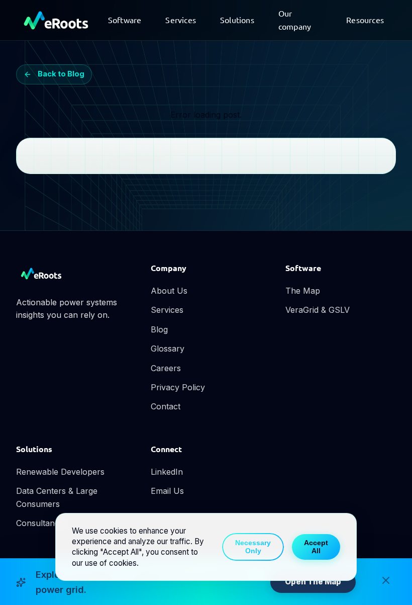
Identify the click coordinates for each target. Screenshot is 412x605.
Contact (165, 406)
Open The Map (313, 581)
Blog (159, 329)
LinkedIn (167, 472)
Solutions (237, 20)
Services (180, 20)
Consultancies (42, 523)
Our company (294, 19)
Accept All (316, 547)
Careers (166, 368)
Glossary (167, 348)
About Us (169, 291)
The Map (302, 291)
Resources (365, 20)
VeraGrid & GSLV (317, 310)
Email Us (167, 491)
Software (125, 20)
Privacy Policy (178, 387)
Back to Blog (61, 73)
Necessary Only (253, 547)
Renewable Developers (60, 472)
